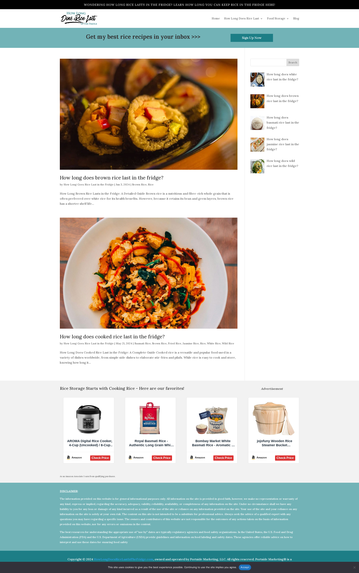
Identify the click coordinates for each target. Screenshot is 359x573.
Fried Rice (174, 343)
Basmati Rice (142, 343)
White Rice (214, 343)
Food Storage (276, 18)
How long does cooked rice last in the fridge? (112, 337)
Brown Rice (139, 184)
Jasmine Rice (190, 343)
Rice (151, 184)
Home (216, 18)
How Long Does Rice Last (241, 18)
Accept (245, 567)
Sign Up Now (252, 38)
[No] (354, 567)
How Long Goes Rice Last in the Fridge (88, 184)
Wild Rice (228, 343)
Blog (296, 18)
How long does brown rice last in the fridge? (111, 178)
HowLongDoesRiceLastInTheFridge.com (123, 559)
